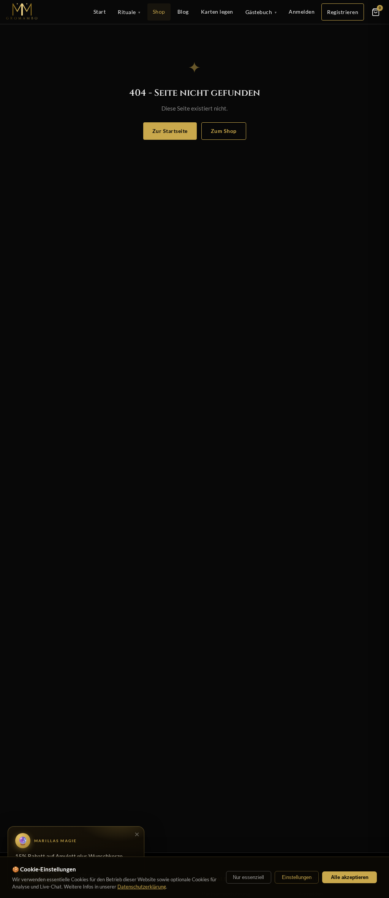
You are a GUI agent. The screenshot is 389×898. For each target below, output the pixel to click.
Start (99, 11)
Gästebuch (261, 12)
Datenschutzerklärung (141, 887)
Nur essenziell (248, 877)
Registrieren (342, 12)
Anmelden (302, 11)
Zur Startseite (170, 131)
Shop (159, 11)
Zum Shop (224, 131)
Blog (183, 11)
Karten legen (217, 11)
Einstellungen (297, 877)
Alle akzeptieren (349, 877)
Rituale (129, 12)
